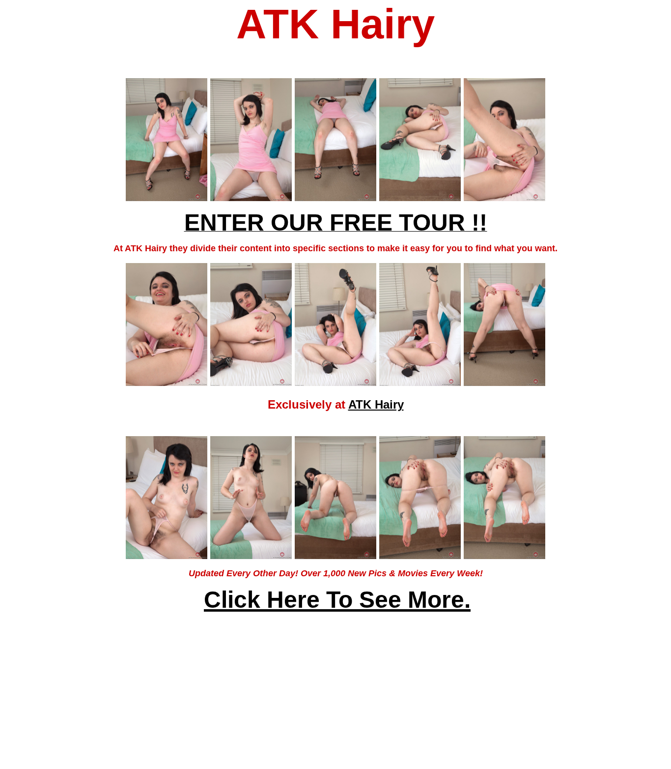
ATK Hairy (376, 404)
